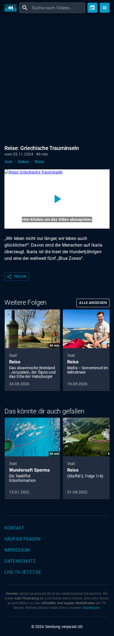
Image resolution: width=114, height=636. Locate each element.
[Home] (11, 8)
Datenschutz (20, 561)
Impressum (17, 550)
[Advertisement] (57, 79)
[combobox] (57, 7)
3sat (8, 161)
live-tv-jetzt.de (22, 572)
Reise (40, 161)
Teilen (16, 276)
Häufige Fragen (22, 539)
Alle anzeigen (93, 303)
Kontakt (14, 528)
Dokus (23, 161)
